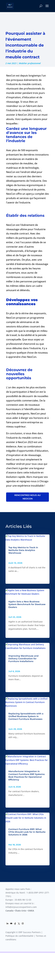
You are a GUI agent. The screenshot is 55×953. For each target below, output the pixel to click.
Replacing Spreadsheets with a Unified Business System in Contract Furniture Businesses (25, 716)
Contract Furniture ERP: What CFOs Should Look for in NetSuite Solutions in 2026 (27, 832)
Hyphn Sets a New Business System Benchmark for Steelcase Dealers (27, 604)
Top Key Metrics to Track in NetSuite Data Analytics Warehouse (23, 550)
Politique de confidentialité (19, 935)
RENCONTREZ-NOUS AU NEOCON (27, 497)
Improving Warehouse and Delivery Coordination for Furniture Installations (23, 658)
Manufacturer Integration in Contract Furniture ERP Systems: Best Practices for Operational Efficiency (26, 775)
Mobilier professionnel (30, 63)
